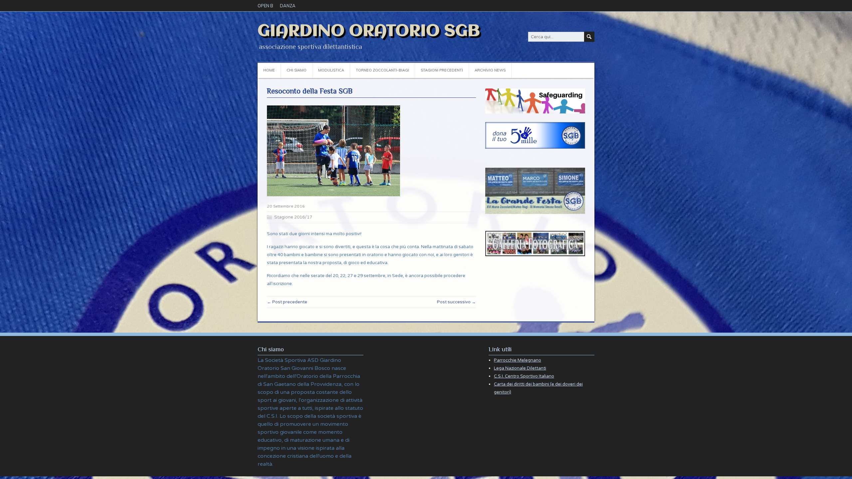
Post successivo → (456, 302)
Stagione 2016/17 (293, 217)
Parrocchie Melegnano (517, 360)
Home (269, 70)
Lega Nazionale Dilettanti (520, 368)
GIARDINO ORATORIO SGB (369, 31)
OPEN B (265, 5)
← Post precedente (287, 302)
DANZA (288, 5)
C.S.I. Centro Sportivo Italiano (524, 376)
